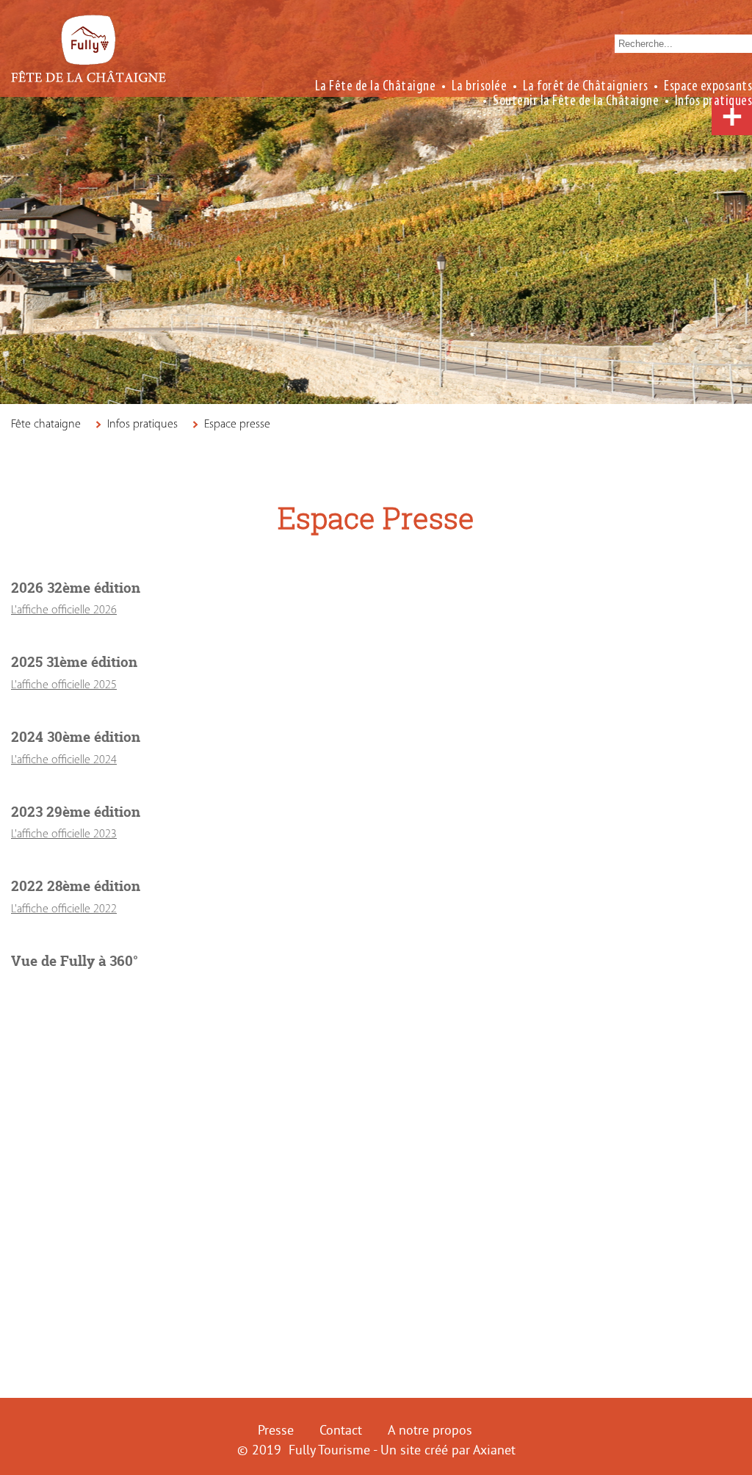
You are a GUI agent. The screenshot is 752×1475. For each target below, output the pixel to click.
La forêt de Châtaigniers (585, 85)
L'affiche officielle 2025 (64, 685)
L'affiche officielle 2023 (64, 834)
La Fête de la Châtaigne (375, 85)
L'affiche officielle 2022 (64, 909)
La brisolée (479, 85)
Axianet (494, 1449)
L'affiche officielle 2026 (64, 610)
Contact (340, 1429)
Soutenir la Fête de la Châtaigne (576, 100)
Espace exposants (708, 85)
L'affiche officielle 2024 (64, 760)
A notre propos (430, 1429)
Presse (276, 1429)
